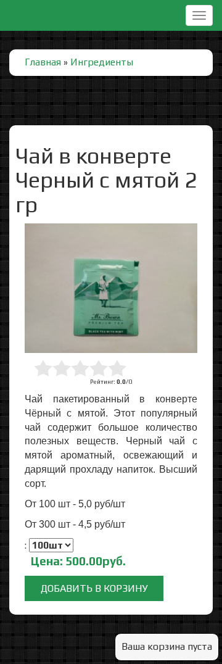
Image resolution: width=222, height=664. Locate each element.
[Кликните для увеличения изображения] (111, 288)
